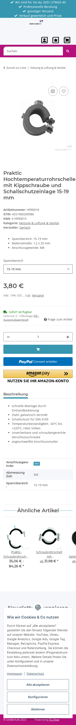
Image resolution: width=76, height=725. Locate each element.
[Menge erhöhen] (67, 336)
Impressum (14, 673)
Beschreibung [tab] (15, 394)
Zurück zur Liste (16, 68)
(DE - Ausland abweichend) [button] (21, 318)
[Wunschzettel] (55, 40)
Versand (38, 295)
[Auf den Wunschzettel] (63, 91)
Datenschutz (35, 673)
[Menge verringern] (8, 336)
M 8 (37, 463)
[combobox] (38, 269)
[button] (44, 40)
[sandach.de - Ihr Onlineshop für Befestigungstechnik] (36, 22)
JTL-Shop (54, 719)
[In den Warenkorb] (6, 80)
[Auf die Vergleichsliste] (52, 91)
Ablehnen (38, 709)
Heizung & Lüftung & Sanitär (39, 223)
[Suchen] (68, 51)
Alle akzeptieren (38, 684)
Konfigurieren (38, 697)
